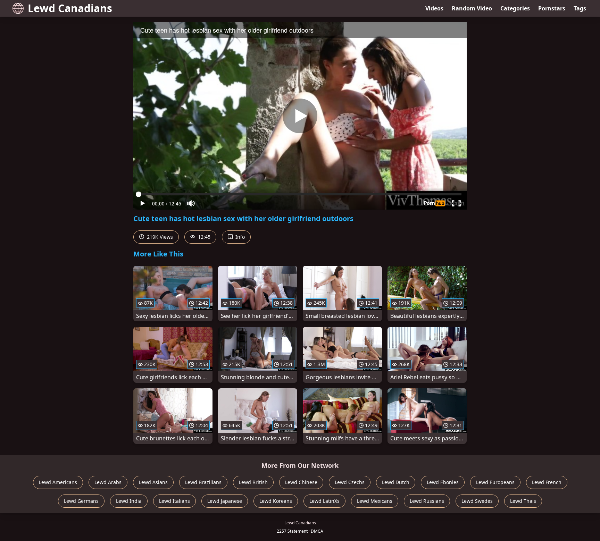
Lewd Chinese (301, 482)
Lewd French (546, 482)
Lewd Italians (174, 501)
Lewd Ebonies (443, 482)
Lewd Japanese (224, 501)
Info (239, 237)
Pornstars (551, 8)
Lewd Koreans (275, 501)
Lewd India (129, 501)
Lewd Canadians (70, 8)
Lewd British (253, 482)
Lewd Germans (81, 501)
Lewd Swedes (477, 501)
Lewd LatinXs (324, 501)
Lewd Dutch (395, 482)
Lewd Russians (427, 501)
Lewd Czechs (350, 482)
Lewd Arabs (108, 482)
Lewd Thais (523, 501)
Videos (434, 8)
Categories (515, 8)
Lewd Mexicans (374, 501)
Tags (580, 8)
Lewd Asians (153, 482)
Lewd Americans (58, 482)
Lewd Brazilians (203, 482)
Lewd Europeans (495, 482)
